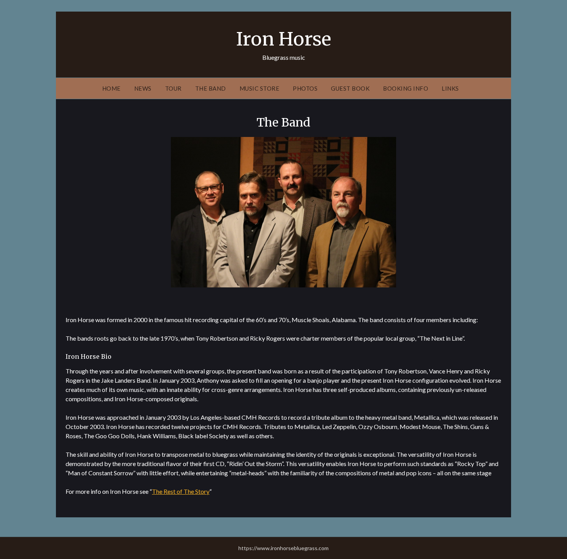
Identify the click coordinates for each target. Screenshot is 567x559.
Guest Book (350, 88)
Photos (305, 88)
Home (111, 88)
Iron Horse (283, 39)
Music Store (260, 88)
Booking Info (405, 88)
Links (450, 88)
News (143, 88)
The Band (210, 88)
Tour (173, 88)
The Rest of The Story (180, 491)
